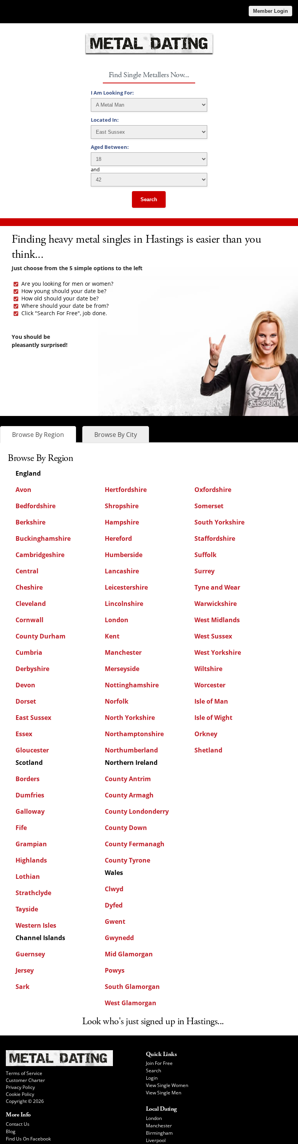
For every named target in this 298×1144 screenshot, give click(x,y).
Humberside (123, 554)
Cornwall (29, 620)
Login (152, 1078)
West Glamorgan (130, 1003)
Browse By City (115, 434)
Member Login (270, 11)
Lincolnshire (124, 603)
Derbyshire (32, 668)
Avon (23, 489)
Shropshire (122, 506)
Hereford (118, 538)
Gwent (115, 921)
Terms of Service (24, 1073)
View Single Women (167, 1085)
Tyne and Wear (217, 587)
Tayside (27, 909)
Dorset (26, 701)
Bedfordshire (35, 506)
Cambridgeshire (40, 554)
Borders (28, 779)
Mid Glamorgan (129, 954)
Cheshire (29, 587)
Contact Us (17, 1124)
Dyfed (114, 905)
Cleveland (31, 603)
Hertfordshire (126, 489)
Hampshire (122, 522)
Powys (115, 970)
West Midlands (217, 620)
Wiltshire (208, 668)
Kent (112, 636)
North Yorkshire (130, 717)
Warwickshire (215, 603)
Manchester (123, 652)
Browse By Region (38, 434)
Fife (21, 827)
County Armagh (129, 795)
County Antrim (128, 779)
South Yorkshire (219, 522)
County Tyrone (127, 860)
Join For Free (159, 1063)
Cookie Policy (20, 1094)
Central (27, 571)
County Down (126, 827)
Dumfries (30, 795)
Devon (25, 685)
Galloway (30, 811)
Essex (24, 734)
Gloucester (32, 750)
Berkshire (30, 522)
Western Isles (36, 925)
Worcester (209, 685)
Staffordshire (214, 538)
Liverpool (156, 1140)
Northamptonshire (134, 734)
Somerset (209, 506)
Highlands (31, 860)
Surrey (204, 571)
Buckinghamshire (43, 538)
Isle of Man (211, 701)
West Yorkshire (217, 652)
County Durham (41, 636)
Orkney (205, 734)
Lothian (28, 876)
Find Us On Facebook (28, 1138)
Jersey (25, 970)
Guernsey (30, 954)
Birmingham (159, 1133)
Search (148, 199)
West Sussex (213, 636)
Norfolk (116, 701)
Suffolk (205, 554)
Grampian (31, 844)
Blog (11, 1131)
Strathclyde (33, 893)
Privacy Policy (20, 1087)
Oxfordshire (212, 489)
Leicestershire (126, 587)
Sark (22, 986)
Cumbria (29, 652)
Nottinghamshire (132, 685)
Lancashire (122, 571)
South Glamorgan (132, 986)
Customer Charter (25, 1080)
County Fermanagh (135, 844)
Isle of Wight (213, 717)
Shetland (208, 750)
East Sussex (33, 717)
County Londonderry (137, 811)
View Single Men (163, 1092)
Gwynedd (119, 937)
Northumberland (131, 750)
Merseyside (122, 668)
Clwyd (114, 889)
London (116, 620)
